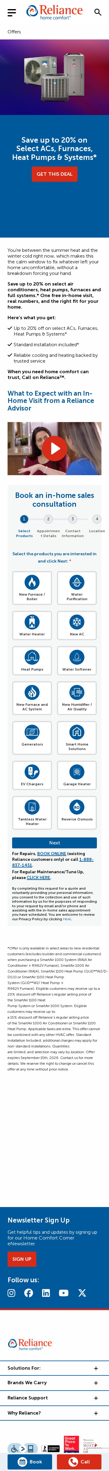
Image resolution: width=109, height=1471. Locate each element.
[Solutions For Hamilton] (95, 1368)
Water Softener (76, 669)
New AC (77, 634)
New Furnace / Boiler (32, 596)
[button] (97, 12)
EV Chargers (32, 784)
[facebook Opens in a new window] (28, 1293)
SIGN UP (21, 1259)
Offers (14, 32)
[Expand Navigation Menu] (17, 12)
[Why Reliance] (95, 1413)
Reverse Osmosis (77, 819)
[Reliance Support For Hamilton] (95, 1397)
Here (67, 919)
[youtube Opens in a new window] (64, 1293)
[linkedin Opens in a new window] (46, 1293)
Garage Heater (77, 784)
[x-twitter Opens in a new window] (82, 1293)
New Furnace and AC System (32, 706)
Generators (32, 744)
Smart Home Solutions (77, 746)
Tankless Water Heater (32, 821)
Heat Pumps (32, 669)
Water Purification (77, 596)
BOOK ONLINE (51, 853)
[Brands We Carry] (95, 1382)
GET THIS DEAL (55, 174)
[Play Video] (54, 448)
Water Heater (32, 634)
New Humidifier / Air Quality (77, 706)
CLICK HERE (38, 877)
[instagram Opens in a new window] (11, 1293)
